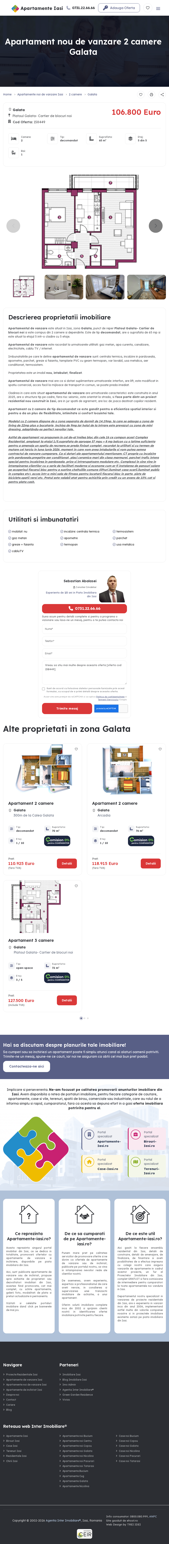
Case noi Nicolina (129, 1450)
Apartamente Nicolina (75, 1486)
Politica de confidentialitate (110, 696)
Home (7, 94)
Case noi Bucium (129, 1435)
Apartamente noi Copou (77, 1445)
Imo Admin (69, 1384)
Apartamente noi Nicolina (78, 1455)
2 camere (75, 94)
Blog (9, 1409)
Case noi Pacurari (129, 1455)
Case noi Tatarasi (129, 1461)
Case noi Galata (128, 1445)
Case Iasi (12, 1445)
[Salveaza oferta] (140, 94)
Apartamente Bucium (75, 1470)
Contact (11, 1399)
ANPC (153, 1516)
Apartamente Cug (73, 1476)
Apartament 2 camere (31, 803)
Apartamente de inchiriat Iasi (24, 1389)
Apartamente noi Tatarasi (78, 1466)
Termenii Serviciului (108, 699)
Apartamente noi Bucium (77, 1435)
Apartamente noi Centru (77, 1440)
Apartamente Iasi (17, 1435)
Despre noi (12, 1394)
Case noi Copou (128, 1440)
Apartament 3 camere (31, 940)
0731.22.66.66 (87, 608)
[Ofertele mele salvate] (147, 7)
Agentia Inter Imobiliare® (78, 1389)
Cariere (10, 1404)
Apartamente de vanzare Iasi (24, 1379)
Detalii (67, 863)
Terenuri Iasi (13, 1450)
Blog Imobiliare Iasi (74, 1379)
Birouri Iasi (13, 1440)
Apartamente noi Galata (77, 1450)
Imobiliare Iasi (71, 1374)
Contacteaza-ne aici (26, 1066)
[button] (156, 226)
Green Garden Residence (77, 1394)
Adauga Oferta (122, 8)
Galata (92, 94)
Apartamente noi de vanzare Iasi (40, 94)
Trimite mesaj (67, 708)
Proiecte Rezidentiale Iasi (22, 1374)
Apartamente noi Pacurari (78, 1461)
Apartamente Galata (75, 1481)
